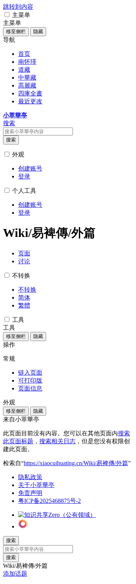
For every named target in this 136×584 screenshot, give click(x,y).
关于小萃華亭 (36, 485)
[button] (7, 14)
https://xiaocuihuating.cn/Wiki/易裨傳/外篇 (76, 463)
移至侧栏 (16, 31)
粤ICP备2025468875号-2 (49, 501)
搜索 (11, 140)
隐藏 (38, 31)
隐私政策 (30, 477)
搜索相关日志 (57, 441)
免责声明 (30, 493)
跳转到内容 (18, 6)
